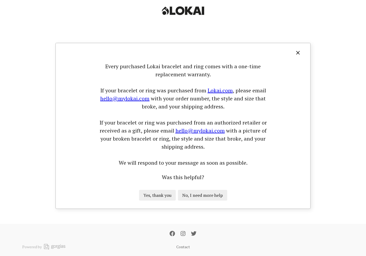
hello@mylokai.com (125, 98)
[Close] (298, 53)
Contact (183, 246)
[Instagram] (183, 234)
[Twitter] (194, 234)
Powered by (32, 246)
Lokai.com (220, 90)
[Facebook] (172, 234)
